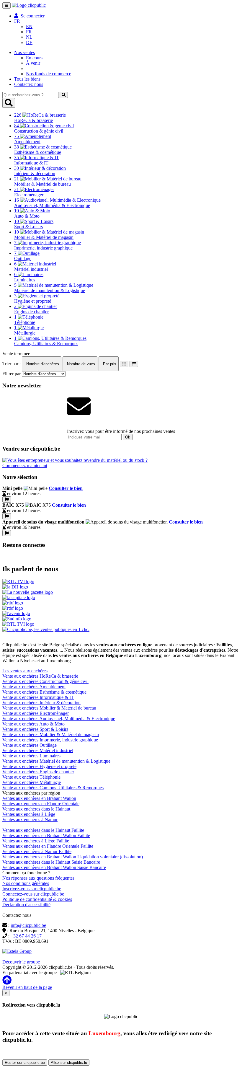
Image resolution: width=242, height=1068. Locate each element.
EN (29, 26)
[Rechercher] (63, 95)
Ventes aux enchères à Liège (28, 814)
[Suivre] (6, 499)
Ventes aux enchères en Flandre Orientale (40, 803)
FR (29, 31)
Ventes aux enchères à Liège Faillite (35, 840)
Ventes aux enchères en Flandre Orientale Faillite (47, 846)
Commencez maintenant (24, 465)
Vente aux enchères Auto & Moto (33, 723)
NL (29, 37)
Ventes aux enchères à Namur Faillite (36, 851)
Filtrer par (11, 373)
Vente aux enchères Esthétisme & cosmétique (44, 691)
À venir (33, 63)
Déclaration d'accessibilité (26, 904)
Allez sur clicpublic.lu (69, 1062)
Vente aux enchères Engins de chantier (38, 771)
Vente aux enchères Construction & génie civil (45, 681)
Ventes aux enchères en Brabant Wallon (39, 798)
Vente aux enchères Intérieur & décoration (41, 702)
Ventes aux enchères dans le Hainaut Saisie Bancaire (51, 862)
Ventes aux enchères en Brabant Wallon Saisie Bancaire (54, 867)
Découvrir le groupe (21, 961)
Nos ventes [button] (24, 52)
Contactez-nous (28, 84)
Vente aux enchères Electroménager (35, 713)
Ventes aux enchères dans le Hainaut (36, 808)
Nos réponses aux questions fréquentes (38, 878)
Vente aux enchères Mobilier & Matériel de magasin (50, 734)
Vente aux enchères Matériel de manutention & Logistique (56, 761)
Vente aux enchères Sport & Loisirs (35, 729)
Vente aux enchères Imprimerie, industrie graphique (50, 739)
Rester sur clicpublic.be (25, 1062)
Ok (127, 437)
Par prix (109, 364)
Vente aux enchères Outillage (29, 745)
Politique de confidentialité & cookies (37, 899)
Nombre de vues (80, 364)
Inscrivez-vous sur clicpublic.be (31, 888)
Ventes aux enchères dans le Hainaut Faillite (43, 830)
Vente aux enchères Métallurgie (31, 782)
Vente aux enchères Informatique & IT (38, 697)
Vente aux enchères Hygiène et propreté (39, 766)
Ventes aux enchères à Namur (30, 819)
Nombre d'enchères (42, 364)
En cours (34, 57)
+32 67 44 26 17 (26, 935)
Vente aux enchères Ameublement (34, 686)
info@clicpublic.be (28, 925)
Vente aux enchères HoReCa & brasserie (40, 676)
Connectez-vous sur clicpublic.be (33, 893)
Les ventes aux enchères (25, 670)
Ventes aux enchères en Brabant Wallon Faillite (46, 835)
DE (29, 42)
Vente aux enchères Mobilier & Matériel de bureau (49, 707)
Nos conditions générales (25, 883)
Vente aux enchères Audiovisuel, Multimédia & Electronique (58, 718)
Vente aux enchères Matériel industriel (37, 750)
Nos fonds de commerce (48, 73)
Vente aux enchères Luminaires (31, 755)
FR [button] (17, 21)
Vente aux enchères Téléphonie (31, 777)
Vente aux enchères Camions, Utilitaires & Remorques (53, 787)
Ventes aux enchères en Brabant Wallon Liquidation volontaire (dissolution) (72, 856)
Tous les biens (27, 78)
